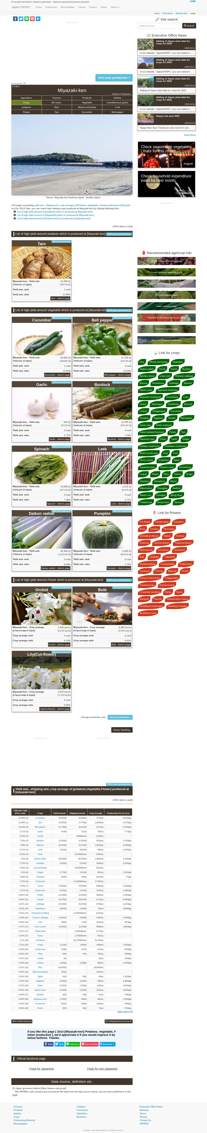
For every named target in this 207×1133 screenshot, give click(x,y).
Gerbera (180, 536)
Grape (40, 945)
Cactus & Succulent (150, 578)
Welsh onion (40, 990)
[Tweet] (21, 18)
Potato (40, 895)
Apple (40, 976)
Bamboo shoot (147, 376)
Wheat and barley (87, 107)
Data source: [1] (125, 1012)
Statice (167, 536)
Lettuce (40, 963)
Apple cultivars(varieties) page (166, 261)
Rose (142, 529)
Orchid (40, 836)
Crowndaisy (172, 397)
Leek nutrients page (166, 306)
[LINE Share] (26, 18)
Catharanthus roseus (177, 599)
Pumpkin (40, 863)
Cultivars (81, 1106)
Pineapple (162, 488)
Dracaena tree (167, 585)
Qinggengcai (159, 411)
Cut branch (40, 881)
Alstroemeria (146, 550)
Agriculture (26, 98)
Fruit (117, 107)
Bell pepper (117, 112)
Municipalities (68, 7)
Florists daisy (162, 521)
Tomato (40, 899)
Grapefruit (163, 460)
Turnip (162, 369)
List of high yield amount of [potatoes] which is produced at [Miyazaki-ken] (54, 211)
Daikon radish (40, 859)
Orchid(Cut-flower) (149, 536)
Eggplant (40, 981)
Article (104, 7)
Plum (40, 954)
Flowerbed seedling (40, 913)
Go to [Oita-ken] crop (23, 1021)
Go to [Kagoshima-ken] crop (117, 1021)
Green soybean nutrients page (166, 272)
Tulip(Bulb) (169, 557)
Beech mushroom (149, 453)
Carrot (40, 886)
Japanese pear (40, 999)
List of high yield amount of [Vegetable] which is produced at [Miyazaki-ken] (55, 215)
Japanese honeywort (150, 397)
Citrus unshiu (40, 927)
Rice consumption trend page (167, 340)
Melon (173, 481)
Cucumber (87, 112)
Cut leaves (163, 550)
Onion (40, 985)
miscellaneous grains (117, 102)
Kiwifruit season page (167, 329)
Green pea (145, 425)
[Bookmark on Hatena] (38, 18)
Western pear (167, 467)
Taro (56, 112)
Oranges (160, 495)
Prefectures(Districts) (24, 1120)
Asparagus (157, 404)
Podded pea (146, 502)
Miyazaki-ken (181, 13)
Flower (26, 112)
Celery (143, 404)
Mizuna (143, 383)
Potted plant (40, 931)
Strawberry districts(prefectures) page (166, 317)
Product (93, 7)
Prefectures (51, 7)
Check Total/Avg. (122, 730)
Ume (40, 922)
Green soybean (164, 425)
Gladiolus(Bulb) (147, 564)
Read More (190, 135)
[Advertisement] (72, 47)
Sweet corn (40, 890)
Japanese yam (147, 439)
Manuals (144, 1110)
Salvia (179, 592)
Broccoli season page (167, 295)
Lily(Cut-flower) (40, 868)
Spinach (40, 845)
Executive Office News (151, 1106)
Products (87, 98)
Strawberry (40, 908)
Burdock (40, 841)
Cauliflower (173, 404)
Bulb (40, 854)
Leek (40, 850)
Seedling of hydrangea (151, 606)
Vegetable (87, 102)
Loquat (40, 958)
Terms (143, 1113)
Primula (159, 571)
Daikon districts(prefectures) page (166, 283)
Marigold (144, 599)
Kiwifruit (40, 994)
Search (190, 25)
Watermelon (146, 488)
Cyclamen (145, 571)
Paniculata (168, 529)
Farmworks (82, 1110)
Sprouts (178, 502)
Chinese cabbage (40, 917)
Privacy (143, 1117)
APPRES (144, 1123)
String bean (40, 949)
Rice (56, 107)
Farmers (56, 98)
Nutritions (81, 1117)
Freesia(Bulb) (167, 564)
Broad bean (163, 502)
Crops (39, 7)
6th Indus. (57, 102)
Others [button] (114, 7)
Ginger (40, 872)
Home (157, 13)
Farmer (82, 7)
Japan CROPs (20, 7)
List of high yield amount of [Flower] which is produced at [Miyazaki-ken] (53, 218)
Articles (117, 98)
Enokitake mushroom (175, 446)
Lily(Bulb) (154, 557)
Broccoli (188, 404)
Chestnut (40, 877)
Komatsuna (158, 383)
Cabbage (40, 904)
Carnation (179, 521)
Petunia (158, 599)
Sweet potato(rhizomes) (152, 432)
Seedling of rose (148, 613)
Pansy (40, 936)
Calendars (82, 1113)
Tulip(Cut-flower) (183, 543)
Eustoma (144, 543)
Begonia (172, 571)
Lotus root (165, 376)
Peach (40, 1008)
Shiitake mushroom (149, 446)
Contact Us (145, 1120)
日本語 (193, 1)
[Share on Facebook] (15, 18)
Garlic (40, 831)
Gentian (154, 529)
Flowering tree (147, 585)
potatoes (26, 107)
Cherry (177, 474)
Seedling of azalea (177, 606)
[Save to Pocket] (32, 18)
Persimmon (40, 1004)
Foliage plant (171, 578)
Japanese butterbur (168, 390)
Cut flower (40, 940)
